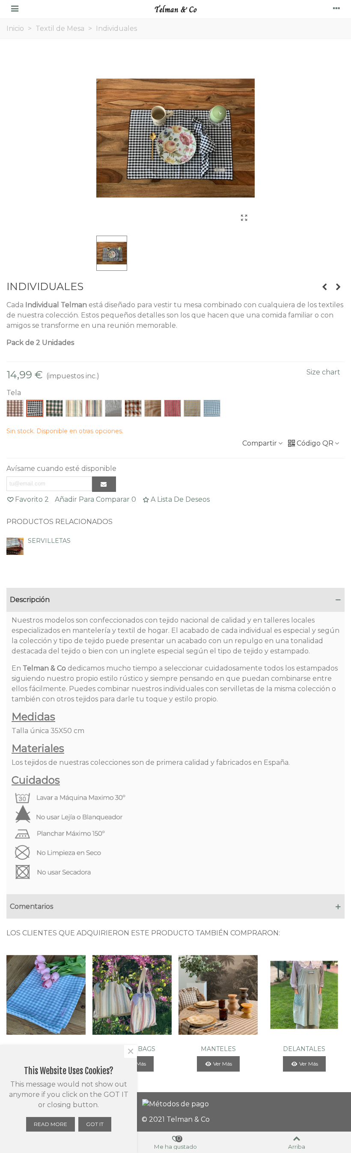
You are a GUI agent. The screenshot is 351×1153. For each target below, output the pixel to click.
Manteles (218, 1049)
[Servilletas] (324, 287)
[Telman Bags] (132, 994)
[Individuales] (244, 218)
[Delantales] (304, 994)
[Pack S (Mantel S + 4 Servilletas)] (46, 994)
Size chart (323, 372)
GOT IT (95, 1124)
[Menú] (14, 8)
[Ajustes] (336, 8)
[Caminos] (338, 287)
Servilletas (49, 541)
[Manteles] (218, 994)
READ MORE (50, 1124)
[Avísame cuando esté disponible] (104, 484)
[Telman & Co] (175, 8)
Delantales (304, 1049)
